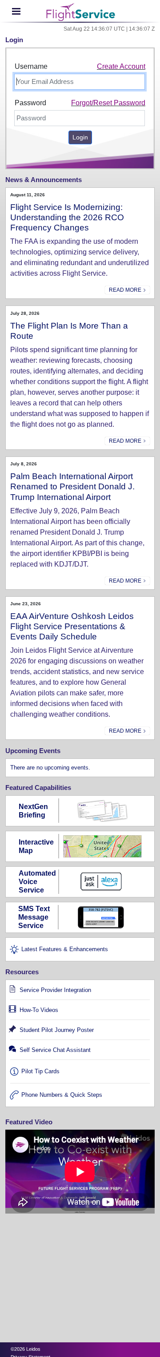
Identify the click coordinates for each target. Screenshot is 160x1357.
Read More (126, 290)
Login (80, 137)
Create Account (121, 66)
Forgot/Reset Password (108, 103)
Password (30, 103)
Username (31, 66)
